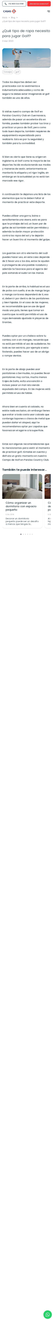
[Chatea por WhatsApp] (47, 1314)
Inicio (4, 17)
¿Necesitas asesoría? (39, 4)
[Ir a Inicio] (9, 11)
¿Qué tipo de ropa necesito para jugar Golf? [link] (24, 21)
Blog (13, 17)
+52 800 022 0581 (16, 4)
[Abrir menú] (48, 11)
